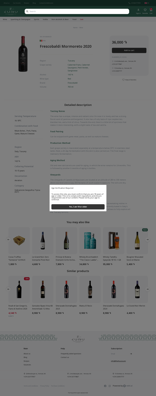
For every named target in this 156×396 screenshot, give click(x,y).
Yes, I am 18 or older (78, 206)
